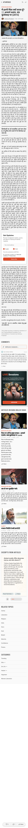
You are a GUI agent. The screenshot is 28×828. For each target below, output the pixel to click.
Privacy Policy (13, 255)
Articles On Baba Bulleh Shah (13, 410)
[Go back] (2, 2)
